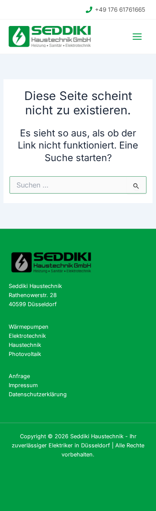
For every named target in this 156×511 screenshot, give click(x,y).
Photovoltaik (25, 354)
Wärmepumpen (29, 326)
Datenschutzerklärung (38, 394)
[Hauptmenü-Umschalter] (137, 36)
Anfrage (19, 376)
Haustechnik (25, 345)
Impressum (23, 385)
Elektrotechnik (27, 336)
